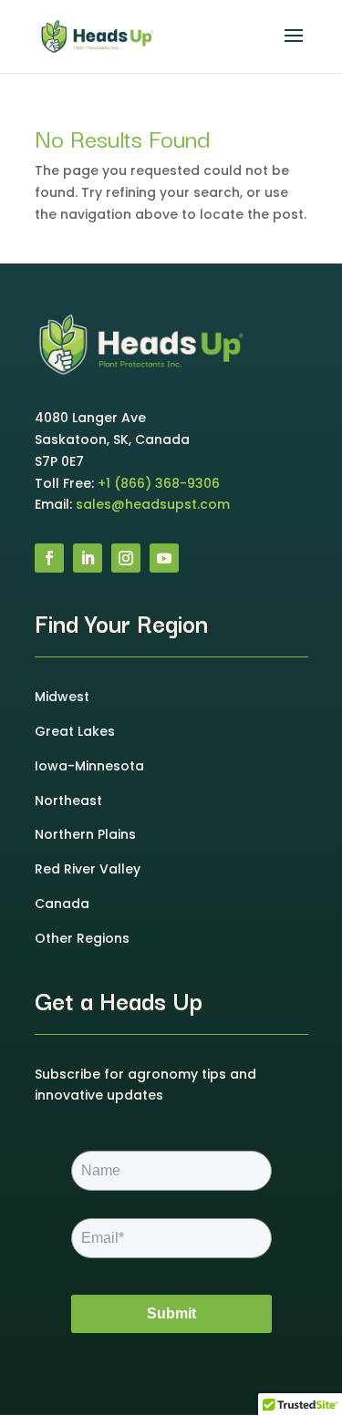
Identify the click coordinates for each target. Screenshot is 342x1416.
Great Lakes (75, 731)
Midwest (62, 696)
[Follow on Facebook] (49, 558)
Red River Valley (87, 869)
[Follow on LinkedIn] (87, 558)
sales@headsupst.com (153, 504)
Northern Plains (85, 834)
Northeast (68, 800)
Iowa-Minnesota (89, 766)
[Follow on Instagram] (125, 558)
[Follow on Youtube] (164, 558)
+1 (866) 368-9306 (159, 483)
